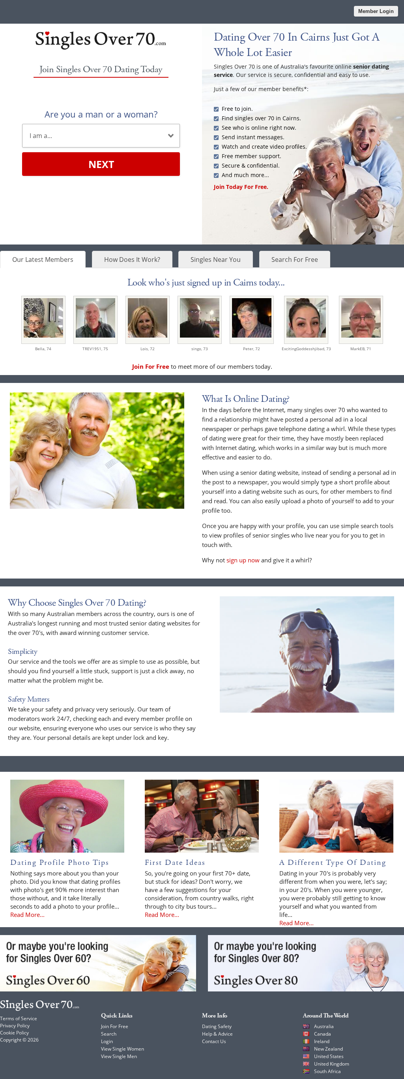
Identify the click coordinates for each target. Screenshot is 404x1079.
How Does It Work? (132, 259)
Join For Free (114, 1026)
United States (329, 1056)
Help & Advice (217, 1033)
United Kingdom (331, 1063)
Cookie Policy (14, 1032)
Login (107, 1041)
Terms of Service (18, 1018)
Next (101, 164)
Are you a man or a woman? (101, 114)
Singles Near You (216, 259)
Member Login (376, 11)
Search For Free (294, 259)
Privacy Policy (15, 1025)
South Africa (327, 1071)
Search (108, 1033)
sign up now (243, 560)
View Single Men (119, 1056)
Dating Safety (217, 1026)
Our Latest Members (42, 259)
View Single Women (122, 1048)
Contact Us (214, 1041)
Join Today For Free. (241, 186)
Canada (322, 1033)
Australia (324, 1026)
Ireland (321, 1041)
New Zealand (328, 1048)
